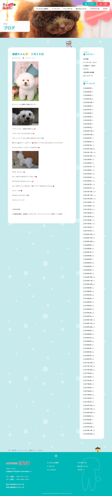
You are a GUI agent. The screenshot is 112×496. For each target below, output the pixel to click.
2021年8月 (87, 206)
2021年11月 (88, 195)
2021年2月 (87, 227)
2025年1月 (87, 120)
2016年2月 (87, 423)
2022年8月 (87, 163)
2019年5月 (87, 302)
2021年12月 (88, 192)
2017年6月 (87, 384)
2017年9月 (87, 373)
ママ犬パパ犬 (82, 463)
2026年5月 (87, 92)
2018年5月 (87, 345)
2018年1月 (87, 359)
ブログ (80, 470)
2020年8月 (87, 249)
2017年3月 (87, 395)
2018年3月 (87, 352)
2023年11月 (88, 131)
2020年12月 (88, 234)
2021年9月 (87, 202)
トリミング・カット (30, 58)
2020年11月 (88, 238)
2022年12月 (88, 149)
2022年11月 (88, 152)
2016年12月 (88, 405)
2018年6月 (87, 341)
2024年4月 (87, 124)
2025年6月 (87, 113)
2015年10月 (88, 434)
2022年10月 (88, 156)
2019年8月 (87, 291)
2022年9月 (87, 159)
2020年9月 (87, 245)
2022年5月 (87, 174)
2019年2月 (87, 313)
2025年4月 (87, 117)
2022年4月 (87, 177)
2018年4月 (87, 348)
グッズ (86, 69)
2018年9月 (87, 330)
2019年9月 (87, 288)
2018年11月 (88, 323)
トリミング (51, 466)
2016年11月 (88, 409)
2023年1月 (87, 145)
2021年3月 (87, 224)
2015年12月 (88, 427)
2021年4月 (87, 220)
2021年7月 (87, 209)
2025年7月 (87, 110)
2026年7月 (87, 88)
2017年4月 (87, 391)
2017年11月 (88, 366)
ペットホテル (51, 470)
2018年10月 (88, 327)
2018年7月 (87, 338)
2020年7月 (87, 252)
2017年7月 (87, 380)
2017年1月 (87, 402)
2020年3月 (87, 266)
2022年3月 (87, 181)
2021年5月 (87, 216)
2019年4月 (87, 306)
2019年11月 (88, 281)
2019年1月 (87, 316)
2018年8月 (87, 334)
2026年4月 (87, 95)
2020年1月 (87, 273)
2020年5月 (87, 259)
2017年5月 (87, 388)
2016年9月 (87, 416)
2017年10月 (88, 370)
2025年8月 (87, 106)
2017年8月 (87, 377)
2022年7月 (87, 167)
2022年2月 (87, 184)
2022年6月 (87, 170)
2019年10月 (88, 284)
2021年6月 (87, 213)
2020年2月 (87, 270)
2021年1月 (87, 231)
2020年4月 (87, 263)
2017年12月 (88, 363)
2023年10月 (88, 135)
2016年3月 (87, 420)
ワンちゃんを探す (53, 463)
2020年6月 (87, 256)
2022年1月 (87, 188)
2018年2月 (87, 356)
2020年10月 (88, 241)
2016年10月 (88, 413)
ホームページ (88, 76)
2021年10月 (88, 199)
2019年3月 (87, 309)
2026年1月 (87, 99)
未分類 (86, 59)
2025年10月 (88, 102)
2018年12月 (88, 320)
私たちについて (83, 466)
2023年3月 (87, 142)
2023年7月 (87, 138)
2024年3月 (87, 127)
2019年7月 (87, 295)
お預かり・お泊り (89, 66)
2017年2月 (87, 398)
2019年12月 (88, 277)
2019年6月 (87, 298)
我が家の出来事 (89, 72)
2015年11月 (88, 430)
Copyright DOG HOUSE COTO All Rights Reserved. (57, 493)
